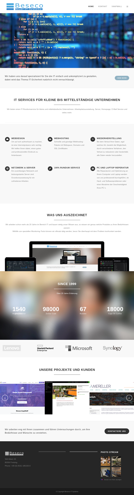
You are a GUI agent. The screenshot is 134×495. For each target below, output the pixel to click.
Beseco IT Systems (71, 492)
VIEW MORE (122, 78)
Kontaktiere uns (117, 431)
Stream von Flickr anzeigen (112, 479)
